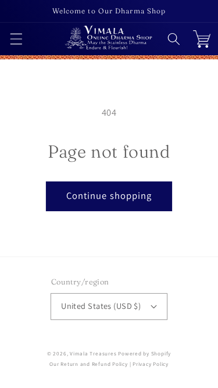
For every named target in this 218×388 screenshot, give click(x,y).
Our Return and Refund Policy (88, 364)
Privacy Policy (151, 364)
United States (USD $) (101, 305)
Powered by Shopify (144, 353)
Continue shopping (109, 195)
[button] (16, 39)
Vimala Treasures (93, 353)
